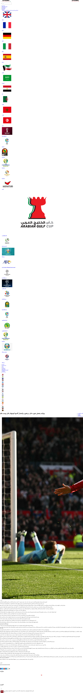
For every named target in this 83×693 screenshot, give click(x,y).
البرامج (3, 364)
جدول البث (3, 369)
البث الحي (3, 368)
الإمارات (6, 10)
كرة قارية (3, 10)
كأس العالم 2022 (4, 6)
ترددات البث (4, 371)
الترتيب (79, 414)
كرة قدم (3, 9)
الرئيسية (3, 5)
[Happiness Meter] (2, 692)
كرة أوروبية (16, 10)
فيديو (3, 367)
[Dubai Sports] (6, 1)
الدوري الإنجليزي (80, 413)
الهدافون (79, 415)
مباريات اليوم (4, 365)
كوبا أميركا (3, 8)
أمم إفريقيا (3, 7)
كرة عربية (12, 10)
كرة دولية (9, 10)
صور (2, 366)
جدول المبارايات (80, 416)
